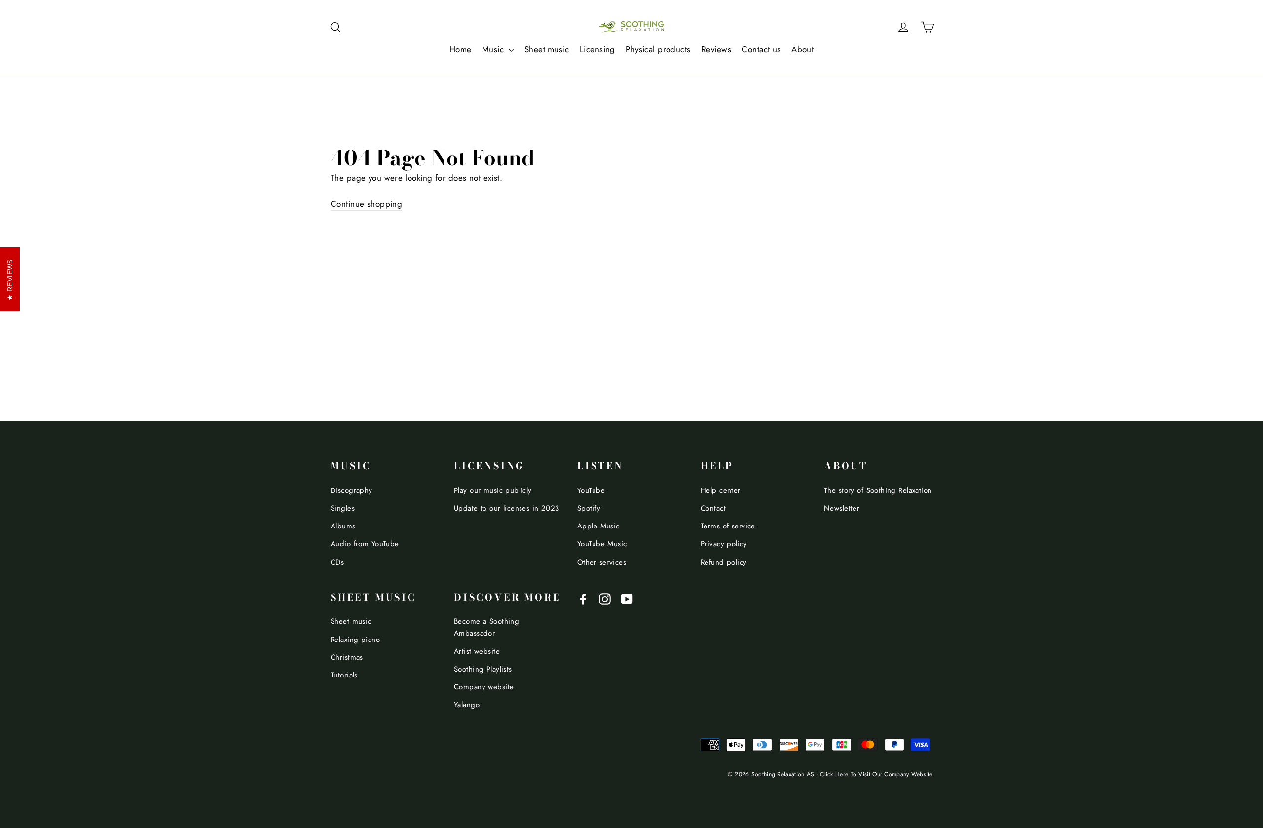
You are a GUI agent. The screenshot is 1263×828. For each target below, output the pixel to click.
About (802, 49)
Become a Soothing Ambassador (486, 627)
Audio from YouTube (365, 543)
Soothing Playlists (483, 669)
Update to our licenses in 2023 (506, 508)
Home (460, 49)
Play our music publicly (493, 490)
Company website (484, 686)
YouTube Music (602, 543)
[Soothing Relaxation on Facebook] (583, 598)
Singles (343, 508)
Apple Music (598, 526)
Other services (601, 562)
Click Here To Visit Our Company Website (876, 774)
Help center (721, 490)
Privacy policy (724, 543)
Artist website (477, 651)
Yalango (467, 704)
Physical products (658, 49)
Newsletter (841, 508)
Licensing (597, 49)
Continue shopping (366, 204)
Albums (343, 526)
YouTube (591, 490)
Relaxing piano (355, 639)
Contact (713, 508)
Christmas (347, 657)
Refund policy (724, 562)
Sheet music (546, 49)
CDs (337, 562)
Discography (351, 490)
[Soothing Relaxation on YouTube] (627, 598)
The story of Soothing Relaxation (878, 490)
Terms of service (728, 526)
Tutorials (344, 675)
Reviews (716, 49)
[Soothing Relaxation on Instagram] (605, 598)
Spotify (588, 508)
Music (494, 49)
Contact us (761, 49)
